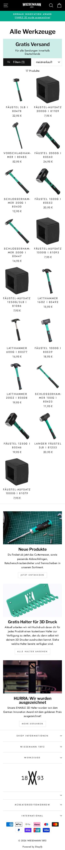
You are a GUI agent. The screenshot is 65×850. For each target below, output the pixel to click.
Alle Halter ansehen (32, 651)
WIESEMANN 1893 (32, 746)
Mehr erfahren (32, 723)
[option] (32, 16)
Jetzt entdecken (32, 575)
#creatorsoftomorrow (32, 804)
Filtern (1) (18, 62)
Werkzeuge (32, 757)
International (32, 815)
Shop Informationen (32, 735)
